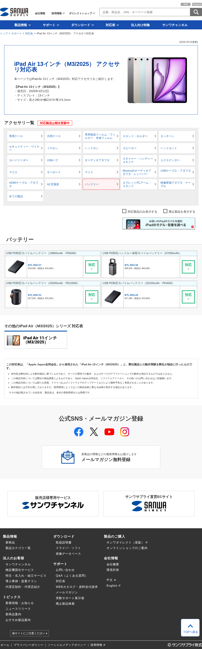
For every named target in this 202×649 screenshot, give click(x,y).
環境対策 (113, 569)
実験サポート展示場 (70, 598)
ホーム (5, 644)
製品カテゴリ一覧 (18, 548)
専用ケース (16, 136)
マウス (13, 172)
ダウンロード (80, 25)
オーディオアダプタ (97, 160)
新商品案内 (13, 614)
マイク (89, 172)
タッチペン (167, 136)
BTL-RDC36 (131, 265)
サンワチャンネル (175, 25)
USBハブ (52, 160)
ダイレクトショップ (80, 13)
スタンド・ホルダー (135, 136)
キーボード (54, 172)
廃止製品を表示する (182, 211)
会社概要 (113, 564)
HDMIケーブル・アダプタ (23, 184)
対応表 (110, 25)
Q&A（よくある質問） (72, 575)
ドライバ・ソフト (68, 548)
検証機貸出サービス (20, 569)
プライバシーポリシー (28, 644)
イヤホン (52, 148)
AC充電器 (53, 184)
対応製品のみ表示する (142, 211)
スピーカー (130, 148)
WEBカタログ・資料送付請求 (77, 586)
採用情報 (56, 13)
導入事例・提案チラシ (21, 581)
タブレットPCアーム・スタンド (137, 184)
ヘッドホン (92, 148)
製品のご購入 (114, 536)
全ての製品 (16, 196)
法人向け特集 (140, 25)
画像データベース (68, 553)
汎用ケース (54, 136)
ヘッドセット (169, 148)
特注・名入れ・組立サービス (26, 575)
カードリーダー (18, 160)
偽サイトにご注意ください (28, 633)
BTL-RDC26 (131, 295)
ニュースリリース (18, 608)
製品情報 (20, 25)
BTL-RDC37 (34, 265)
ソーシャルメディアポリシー (67, 644)
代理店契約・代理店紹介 (23, 586)
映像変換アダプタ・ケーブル (176, 184)
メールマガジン (67, 592)
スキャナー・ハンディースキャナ (138, 160)
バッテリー (92, 184)
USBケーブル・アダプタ (176, 170)
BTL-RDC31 (34, 295)
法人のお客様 (13, 558)
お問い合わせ (65, 569)
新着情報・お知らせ (20, 603)
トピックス (12, 597)
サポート (49, 25)
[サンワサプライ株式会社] (14, 12)
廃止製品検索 (65, 603)
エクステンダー (170, 160)
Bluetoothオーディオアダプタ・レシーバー (137, 172)
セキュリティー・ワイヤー (24, 148)
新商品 (10, 542)
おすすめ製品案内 (18, 620)
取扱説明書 (64, 542)
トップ (4, 33)
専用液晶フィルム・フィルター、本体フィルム (100, 136)
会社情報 (40, 13)
